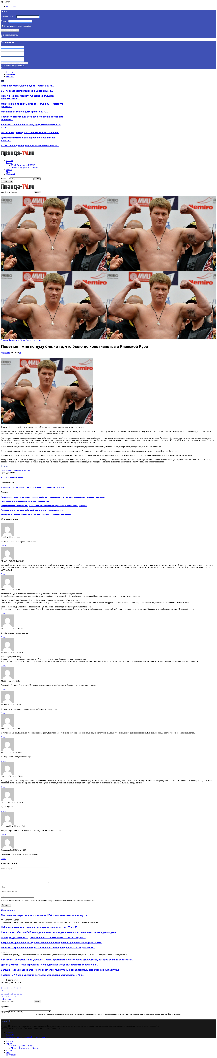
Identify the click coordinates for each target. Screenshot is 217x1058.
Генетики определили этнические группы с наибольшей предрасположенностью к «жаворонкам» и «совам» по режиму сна (54, 497)
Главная (9, 1032)
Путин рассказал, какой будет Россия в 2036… (27, 85)
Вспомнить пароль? (9, 35)
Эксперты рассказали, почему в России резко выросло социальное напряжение (36, 514)
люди (3, 470)
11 (5, 991)
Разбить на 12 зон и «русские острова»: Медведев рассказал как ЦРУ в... (42, 975)
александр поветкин (21, 470)
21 (15, 993)
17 (2, 993)
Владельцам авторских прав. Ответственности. (26, 1037)
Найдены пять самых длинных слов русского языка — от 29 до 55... (40, 927)
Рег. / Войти (11, 6)
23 (21, 993)
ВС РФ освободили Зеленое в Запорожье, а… (27, 91)
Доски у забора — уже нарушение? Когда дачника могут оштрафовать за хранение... (49, 964)
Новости (9, 72)
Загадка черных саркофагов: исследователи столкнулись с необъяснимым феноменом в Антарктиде (60, 969)
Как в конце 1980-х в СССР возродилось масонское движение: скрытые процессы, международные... (59, 932)
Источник (5, 466)
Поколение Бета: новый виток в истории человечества (25, 501)
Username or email (8, 16)
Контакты (10, 76)
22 (18, 993)
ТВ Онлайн (11, 74)
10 (2, 991)
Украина (9, 163)
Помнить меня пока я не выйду (17, 26)
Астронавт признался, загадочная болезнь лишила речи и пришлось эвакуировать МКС (51, 942)
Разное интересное (34, 340)
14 (15, 991)
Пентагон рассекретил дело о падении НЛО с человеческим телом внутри (44, 915)
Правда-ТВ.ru (6, 1020)
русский (9, 470)
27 (12, 996)
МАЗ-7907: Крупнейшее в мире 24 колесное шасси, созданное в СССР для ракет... (48, 947)
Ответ (3, 546)
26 (8, 996)
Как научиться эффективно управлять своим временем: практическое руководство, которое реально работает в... (67, 959)
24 (2, 996)
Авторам (10, 1035)
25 (6, 996)
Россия (9, 170)
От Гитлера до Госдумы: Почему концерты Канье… (30, 132)
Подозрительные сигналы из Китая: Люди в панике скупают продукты (32, 510)
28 (15, 996)
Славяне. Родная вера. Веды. (13, 340)
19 (8, 993)
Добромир (5, 352)
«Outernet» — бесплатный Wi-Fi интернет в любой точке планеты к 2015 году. (32, 487)
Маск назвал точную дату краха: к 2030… (24, 111)
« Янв (3, 999)
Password (5, 21)
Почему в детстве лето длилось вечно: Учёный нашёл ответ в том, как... (43, 937)
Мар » (10, 999)
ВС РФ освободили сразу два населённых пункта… (30, 145)
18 (6, 993)
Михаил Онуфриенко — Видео (24, 167)
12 (8, 991)
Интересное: (8, 910)
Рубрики (4, 1011)
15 (18, 991)
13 (20, 352)
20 (12, 993)
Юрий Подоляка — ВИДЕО (23, 165)
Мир (8, 172)
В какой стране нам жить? (12, 477)
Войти (21, 65)
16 (21, 991)
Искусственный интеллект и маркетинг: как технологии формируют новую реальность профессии (44, 506)
